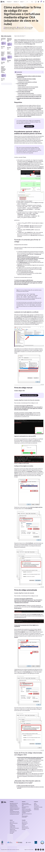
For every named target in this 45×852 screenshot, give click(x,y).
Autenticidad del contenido (14, 811)
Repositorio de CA (25, 826)
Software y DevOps (25, 803)
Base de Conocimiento (14, 823)
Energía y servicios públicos (26, 810)
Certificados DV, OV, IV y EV (3, 39)
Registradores (36, 808)
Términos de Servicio (25, 828)
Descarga (11, 833)
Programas (36, 801)
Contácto (11, 824)
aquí (36, 202)
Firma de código (29, 27)
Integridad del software (14, 806)
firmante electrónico (19, 28)
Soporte (11, 820)
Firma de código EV (28, 28)
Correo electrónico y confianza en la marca (13, 805)
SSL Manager (12, 831)
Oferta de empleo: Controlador (9, 52)
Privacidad (23, 829)
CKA (6, 28)
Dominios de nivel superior (14, 828)
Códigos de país (12, 826)
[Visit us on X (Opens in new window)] (38, 849)
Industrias (23, 801)
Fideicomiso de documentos (14, 808)
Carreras (23, 825)
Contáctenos (24, 824)
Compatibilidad (12, 825)
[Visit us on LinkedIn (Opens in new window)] (36, 849)
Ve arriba (42, 384)
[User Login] (43, 2)
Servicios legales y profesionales (25, 817)
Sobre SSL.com (24, 821)
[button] (9, 1)
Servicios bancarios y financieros (25, 807)
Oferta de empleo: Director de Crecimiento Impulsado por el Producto (3, 69)
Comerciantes (36, 809)
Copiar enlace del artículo (19, 35)
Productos (11, 801)
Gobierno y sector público (26, 809)
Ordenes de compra (13, 830)
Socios (35, 803)
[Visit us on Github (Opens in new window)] (43, 849)
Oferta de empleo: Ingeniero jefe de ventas (3, 53)
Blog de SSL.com (25, 823)
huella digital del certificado (27, 271)
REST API (35, 804)
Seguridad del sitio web (14, 803)
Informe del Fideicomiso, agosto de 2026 (9, 40)
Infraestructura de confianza (14, 812)
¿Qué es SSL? (12, 821)
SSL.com (32, 225)
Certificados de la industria (14, 814)
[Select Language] (38, 2)
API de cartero (36, 805)
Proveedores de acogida (38, 807)
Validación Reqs (12, 829)
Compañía (23, 820)
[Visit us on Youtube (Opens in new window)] (40, 849)
